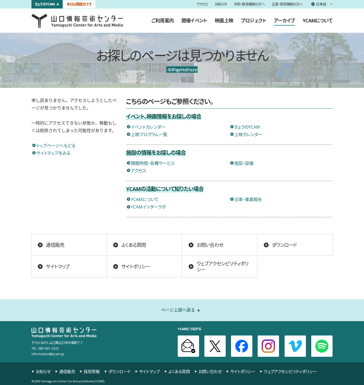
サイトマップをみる (53, 153)
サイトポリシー (135, 266)
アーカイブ (284, 20)
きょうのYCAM (45, 4)
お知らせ (221, 4)
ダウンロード (284, 244)
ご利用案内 (162, 20)
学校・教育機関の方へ (249, 4)
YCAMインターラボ (148, 206)
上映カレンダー (248, 134)
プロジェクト (253, 20)
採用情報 (92, 371)
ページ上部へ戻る (178, 309)
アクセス (202, 4)
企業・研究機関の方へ (287, 4)
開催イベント (194, 20)
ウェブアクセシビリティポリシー (223, 266)
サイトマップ (58, 266)
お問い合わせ (210, 244)
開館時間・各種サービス (153, 163)
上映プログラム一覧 (149, 134)
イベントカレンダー (148, 127)
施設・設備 (243, 163)
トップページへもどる (55, 145)
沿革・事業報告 (248, 199)
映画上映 (224, 20)
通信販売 (55, 244)
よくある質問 (133, 244)
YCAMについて (318, 20)
